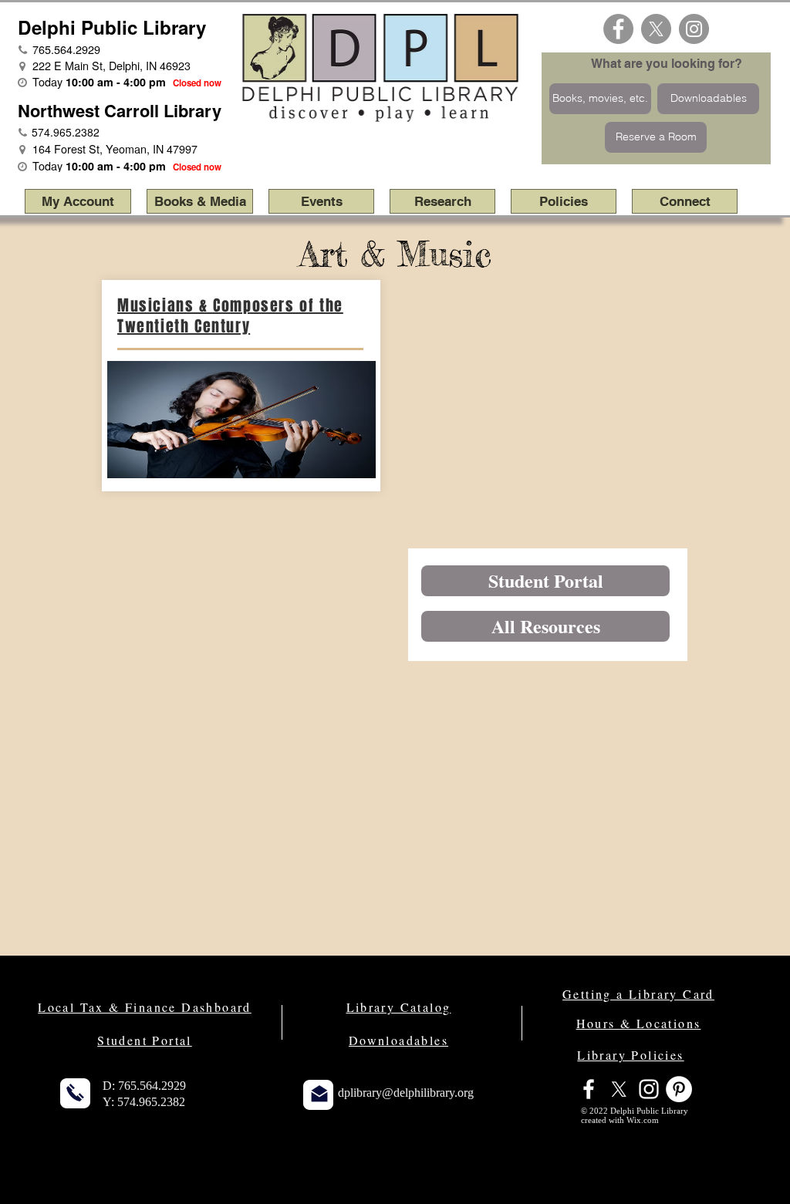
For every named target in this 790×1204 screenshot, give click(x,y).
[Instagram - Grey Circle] (694, 29)
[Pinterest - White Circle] (679, 1089)
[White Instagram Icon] (649, 1089)
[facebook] (589, 1089)
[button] (200, 201)
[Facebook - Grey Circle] (618, 29)
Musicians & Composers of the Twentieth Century (230, 316)
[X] (656, 29)
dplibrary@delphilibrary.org (406, 1092)
